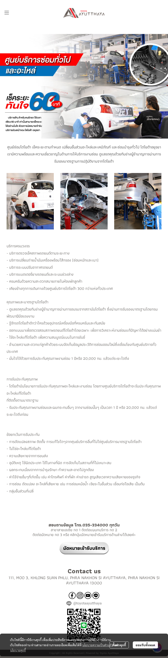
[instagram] (80, 595)
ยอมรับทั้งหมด (145, 645)
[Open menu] (6, 12)
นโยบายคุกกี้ (18, 650)
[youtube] (87, 595)
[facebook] (72, 595)
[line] (95, 595)
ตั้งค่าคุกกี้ (119, 645)
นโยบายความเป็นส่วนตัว (97, 645)
